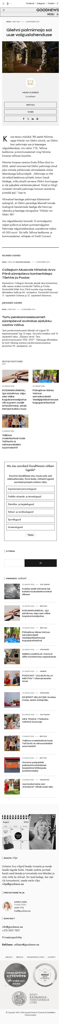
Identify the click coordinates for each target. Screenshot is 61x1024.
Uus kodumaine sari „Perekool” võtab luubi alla (37, 785)
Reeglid (19, 957)
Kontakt (51, 957)
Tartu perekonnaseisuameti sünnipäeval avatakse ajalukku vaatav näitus (27, 321)
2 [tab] (8, 985)
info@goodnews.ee (12, 927)
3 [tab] (11, 985)
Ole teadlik (45, 584)
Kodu (8, 22)
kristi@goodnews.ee (22, 911)
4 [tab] (14, 985)
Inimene (43, 671)
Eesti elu (16, 22)
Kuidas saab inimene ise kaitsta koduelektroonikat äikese (37, 591)
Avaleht (9, 957)
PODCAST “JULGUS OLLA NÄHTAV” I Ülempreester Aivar (37, 678)
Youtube (51, 3)
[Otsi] (41, 563)
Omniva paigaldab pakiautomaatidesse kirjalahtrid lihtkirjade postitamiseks (34, 766)
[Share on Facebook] (23, 118)
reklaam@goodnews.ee (26, 944)
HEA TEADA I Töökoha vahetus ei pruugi (35, 720)
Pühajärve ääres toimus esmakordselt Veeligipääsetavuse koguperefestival (45, 396)
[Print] (37, 118)
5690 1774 (19, 908)
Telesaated (44, 780)
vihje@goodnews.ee (13, 884)
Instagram (41, 3)
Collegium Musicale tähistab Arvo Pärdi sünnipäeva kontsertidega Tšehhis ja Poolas (28, 273)
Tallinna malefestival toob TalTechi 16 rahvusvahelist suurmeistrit (13, 441)
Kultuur (19, 262)
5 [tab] (16, 985)
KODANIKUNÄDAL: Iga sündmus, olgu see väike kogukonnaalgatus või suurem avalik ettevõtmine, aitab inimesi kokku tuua (14, 399)
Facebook (30, 3)
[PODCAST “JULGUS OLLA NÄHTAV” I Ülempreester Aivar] (15, 832)
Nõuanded (44, 649)
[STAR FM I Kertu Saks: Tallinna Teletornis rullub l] (42, 832)
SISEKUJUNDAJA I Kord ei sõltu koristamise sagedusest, (39, 655)
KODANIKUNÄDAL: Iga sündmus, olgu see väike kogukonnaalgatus (36, 613)
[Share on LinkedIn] (32, 118)
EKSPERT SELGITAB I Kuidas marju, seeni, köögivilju (39, 698)
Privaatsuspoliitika (12, 937)
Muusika (26, 262)
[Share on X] (28, 118)
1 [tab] (5, 985)
